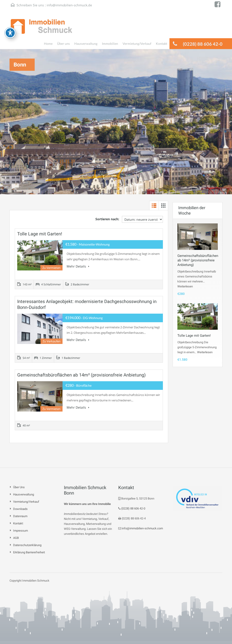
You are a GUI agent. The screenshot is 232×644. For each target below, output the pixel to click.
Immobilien (110, 43)
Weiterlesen (185, 286)
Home (48, 43)
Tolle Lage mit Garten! (39, 234)
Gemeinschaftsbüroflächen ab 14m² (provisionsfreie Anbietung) (81, 375)
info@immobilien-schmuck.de (69, 5)
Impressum (20, 530)
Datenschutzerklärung (27, 545)
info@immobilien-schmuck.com (142, 528)
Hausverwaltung (85, 43)
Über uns (63, 43)
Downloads (20, 509)
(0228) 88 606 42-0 (133, 508)
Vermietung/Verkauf (137, 43)
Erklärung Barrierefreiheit (29, 552)
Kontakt (161, 43)
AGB (16, 538)
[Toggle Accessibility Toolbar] (10, 32)
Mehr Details (77, 266)
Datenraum (20, 516)
